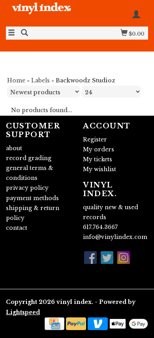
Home (16, 80)
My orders (98, 149)
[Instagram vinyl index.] (123, 257)
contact (16, 227)
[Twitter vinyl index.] (107, 257)
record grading (28, 158)
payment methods (32, 198)
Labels (40, 80)
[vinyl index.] (41, 12)
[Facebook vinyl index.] (90, 257)
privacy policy (27, 187)
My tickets (97, 159)
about (14, 148)
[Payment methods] (54, 323)
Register (95, 139)
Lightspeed (23, 312)
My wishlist (99, 169)
